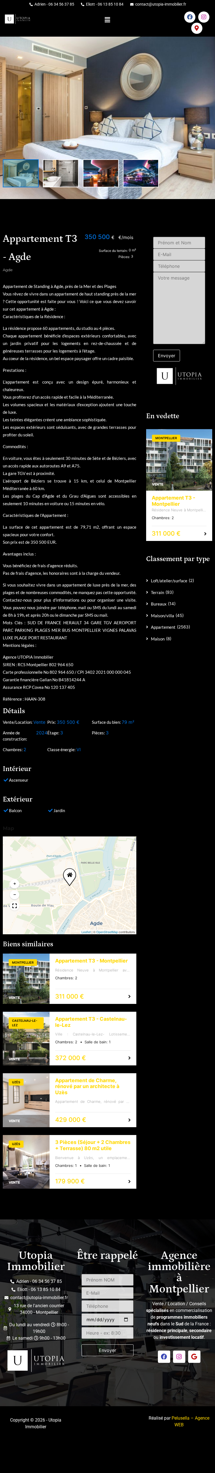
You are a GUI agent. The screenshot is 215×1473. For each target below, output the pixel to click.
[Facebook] (189, 17)
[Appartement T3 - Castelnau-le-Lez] (26, 1038)
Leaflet (86, 932)
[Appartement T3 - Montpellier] (26, 979)
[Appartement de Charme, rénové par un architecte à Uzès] (26, 1100)
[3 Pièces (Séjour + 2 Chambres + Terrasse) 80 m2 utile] (26, 1162)
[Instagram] (203, 17)
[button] (107, 20)
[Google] (194, 1357)
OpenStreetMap (107, 932)
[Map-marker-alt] (196, 28)
